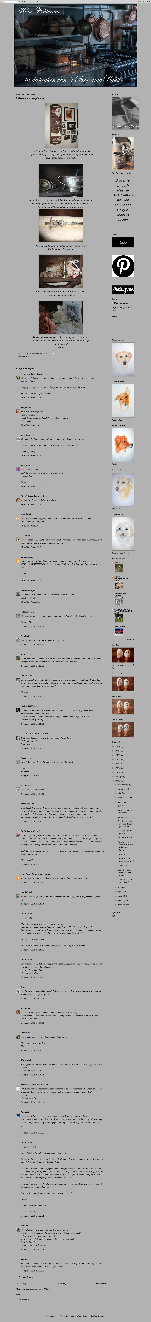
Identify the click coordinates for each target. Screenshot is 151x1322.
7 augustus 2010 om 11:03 (32, 1270)
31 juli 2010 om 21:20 (31, 397)
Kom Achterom (121, 303)
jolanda (24, 514)
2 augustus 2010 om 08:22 (32, 977)
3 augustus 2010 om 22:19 (32, 1249)
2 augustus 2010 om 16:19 (32, 1074)
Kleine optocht (124, 865)
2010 (118, 781)
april (120, 896)
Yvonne (24, 1008)
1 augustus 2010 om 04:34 (32, 644)
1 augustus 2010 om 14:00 (32, 794)
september (123, 797)
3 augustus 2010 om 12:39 (32, 1216)
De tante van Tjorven (120, 594)
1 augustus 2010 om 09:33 (32, 696)
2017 (118, 751)
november (122, 789)
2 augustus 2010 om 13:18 (32, 1023)
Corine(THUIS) (28, 706)
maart (121, 900)
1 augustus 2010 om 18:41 (32, 882)
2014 (118, 763)
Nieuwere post (22, 1283)
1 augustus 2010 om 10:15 (32, 748)
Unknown (25, 557)
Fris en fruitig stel (126, 837)
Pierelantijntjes (28, 590)
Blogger (101, 1316)
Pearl (23, 636)
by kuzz (24, 785)
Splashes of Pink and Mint (33, 1084)
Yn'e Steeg (26, 435)
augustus (122, 802)
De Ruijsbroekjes (28, 831)
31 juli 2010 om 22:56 (31, 547)
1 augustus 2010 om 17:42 (32, 864)
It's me (24, 535)
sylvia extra (26, 803)
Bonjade (24, 407)
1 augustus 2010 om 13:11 (32, 775)
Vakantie (121, 854)
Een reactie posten (27, 1277)
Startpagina (24, 1299)
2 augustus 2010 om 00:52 (32, 950)
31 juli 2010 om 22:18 (31, 455)
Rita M (24, 1032)
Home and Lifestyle (30, 374)
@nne (23, 987)
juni (120, 887)
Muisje (24, 465)
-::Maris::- (26, 612)
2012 (118, 772)
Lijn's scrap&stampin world (121, 578)
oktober (122, 793)
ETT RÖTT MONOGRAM (33, 733)
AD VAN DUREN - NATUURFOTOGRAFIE (123, 611)
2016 (118, 755)
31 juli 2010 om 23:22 (31, 580)
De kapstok (122, 817)
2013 (118, 768)
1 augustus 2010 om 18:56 (32, 904)
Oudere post (100, 1283)
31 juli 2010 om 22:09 (31, 425)
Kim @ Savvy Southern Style (34, 496)
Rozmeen (25, 758)
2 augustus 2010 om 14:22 (32, 1050)
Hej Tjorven (119, 626)
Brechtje (25, 892)
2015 (118, 759)
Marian (24, 1060)
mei (120, 891)
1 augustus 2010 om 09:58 (32, 724)
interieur (26, 357)
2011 (118, 776)
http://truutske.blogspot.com (34, 874)
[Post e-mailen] (52, 353)
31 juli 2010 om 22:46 (31, 525)
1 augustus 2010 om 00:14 (32, 626)
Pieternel (25, 675)
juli (120, 806)
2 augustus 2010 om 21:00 (32, 1102)
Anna (23, 1112)
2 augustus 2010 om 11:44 (32, 998)
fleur (23, 1225)
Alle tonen (130, 640)
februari (122, 904)
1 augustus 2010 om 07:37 (32, 666)
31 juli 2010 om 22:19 (31, 486)
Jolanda (24, 654)
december (122, 784)
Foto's (117, 562)
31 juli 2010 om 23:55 (31, 602)
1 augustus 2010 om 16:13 (32, 821)
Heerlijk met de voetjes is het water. (124, 872)
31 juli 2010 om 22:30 (31, 504)
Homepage (62, 1283)
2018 (118, 746)
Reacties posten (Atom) (40, 1289)
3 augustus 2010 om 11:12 (32, 1133)
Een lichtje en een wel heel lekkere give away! (126, 824)
